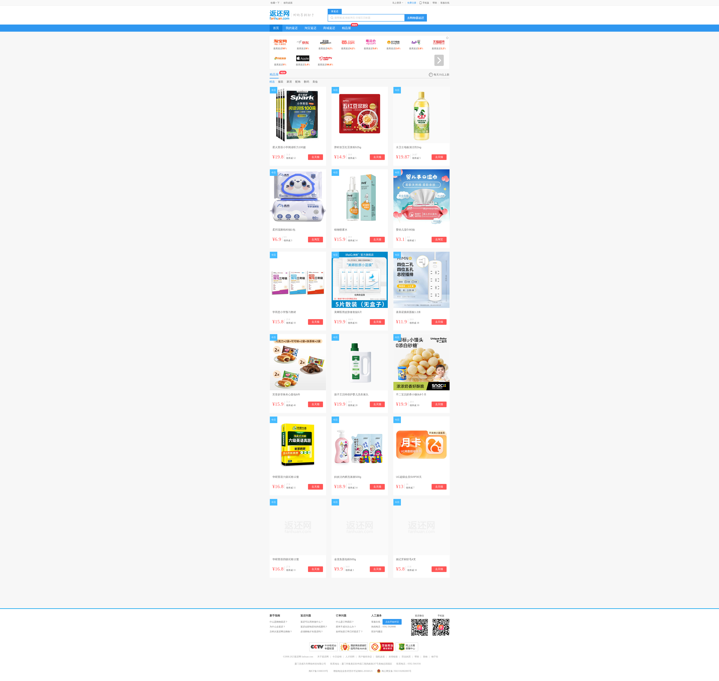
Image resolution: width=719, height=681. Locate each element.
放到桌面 (287, 2)
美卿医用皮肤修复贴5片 (348, 312)
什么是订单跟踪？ (345, 622)
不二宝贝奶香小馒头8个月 (411, 394)
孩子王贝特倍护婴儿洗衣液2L (351, 394)
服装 (280, 81)
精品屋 (346, 28)
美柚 (425, 656)
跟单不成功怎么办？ (346, 626)
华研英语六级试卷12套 (285, 476)
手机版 (425, 2)
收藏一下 (275, 2)
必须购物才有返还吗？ (312, 631)
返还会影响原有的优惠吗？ (314, 626)
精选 (272, 81)
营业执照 (406, 656)
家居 (289, 81)
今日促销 (337, 656)
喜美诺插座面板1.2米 (408, 312)
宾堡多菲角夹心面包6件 (286, 394)
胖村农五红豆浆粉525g (347, 147)
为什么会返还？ (277, 626)
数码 (306, 81)
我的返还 (292, 28)
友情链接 (393, 656)
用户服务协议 (365, 656)
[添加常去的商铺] (448, 38)
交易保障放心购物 (406, 646)
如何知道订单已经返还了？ (349, 631)
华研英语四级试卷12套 (285, 559)
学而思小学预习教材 (284, 312)
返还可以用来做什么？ (312, 622)
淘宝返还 (310, 28)
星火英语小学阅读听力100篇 (289, 147)
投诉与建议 (377, 631)
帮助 (435, 2)
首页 (276, 28)
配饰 (298, 81)
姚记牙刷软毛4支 (406, 559)
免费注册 (411, 2)
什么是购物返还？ (279, 622)
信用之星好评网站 (353, 646)
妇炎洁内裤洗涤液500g (347, 476)
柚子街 (434, 656)
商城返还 (329, 28)
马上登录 (396, 2)
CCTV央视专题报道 (323, 646)
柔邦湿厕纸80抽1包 (283, 229)
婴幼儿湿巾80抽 (405, 229)
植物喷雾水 (340, 229)
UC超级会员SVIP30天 (409, 476)
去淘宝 (315, 239)
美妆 (315, 81)
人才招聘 (349, 656)
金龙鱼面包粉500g (345, 559)
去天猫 (315, 157)
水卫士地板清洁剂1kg (408, 147)
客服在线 (444, 2)
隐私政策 (380, 656)
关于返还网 (323, 656)
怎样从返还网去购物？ (281, 631)
